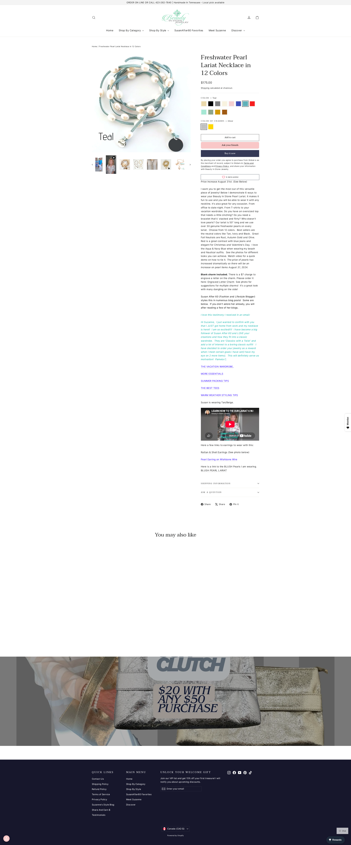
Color (208, 98)
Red (252, 104)
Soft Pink (231, 104)
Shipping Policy (100, 784)
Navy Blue (238, 104)
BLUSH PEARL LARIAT (214, 470)
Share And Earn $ (101, 810)
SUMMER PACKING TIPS (215, 381)
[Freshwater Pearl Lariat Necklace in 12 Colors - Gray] (100, 632)
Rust (225, 112)
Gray (218, 104)
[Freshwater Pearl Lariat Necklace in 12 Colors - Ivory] (104, 632)
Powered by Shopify (175, 835)
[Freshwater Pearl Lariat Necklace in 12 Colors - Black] (97, 632)
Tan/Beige (204, 104)
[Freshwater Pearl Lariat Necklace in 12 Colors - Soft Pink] (107, 632)
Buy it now (230, 153)
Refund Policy (99, 789)
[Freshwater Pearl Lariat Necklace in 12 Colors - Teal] (114, 632)
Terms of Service (101, 794)
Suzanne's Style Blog (103, 804)
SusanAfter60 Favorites (188, 30)
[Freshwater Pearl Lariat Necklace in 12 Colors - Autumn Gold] (128, 632)
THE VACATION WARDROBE (217, 366)
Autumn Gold (218, 112)
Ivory (225, 104)
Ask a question (211, 492)
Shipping (205, 88)
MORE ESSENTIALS (212, 373)
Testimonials (98, 815)
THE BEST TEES (210, 388)
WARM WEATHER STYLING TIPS (219, 395)
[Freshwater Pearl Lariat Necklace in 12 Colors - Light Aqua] (121, 632)
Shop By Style (158, 30)
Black (211, 104)
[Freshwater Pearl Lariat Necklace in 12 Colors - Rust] (131, 632)
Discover (237, 30)
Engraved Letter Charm (221, 282)
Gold (211, 126)
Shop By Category (130, 30)
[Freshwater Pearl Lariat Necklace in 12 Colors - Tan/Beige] (93, 632)
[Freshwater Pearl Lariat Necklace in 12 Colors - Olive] (124, 632)
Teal (245, 104)
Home (109, 30)
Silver (204, 126)
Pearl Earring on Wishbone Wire (219, 459)
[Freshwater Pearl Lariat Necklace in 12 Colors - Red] (117, 632)
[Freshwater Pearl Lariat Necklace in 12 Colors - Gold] (97, 636)
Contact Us (98, 779)
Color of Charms (217, 121)
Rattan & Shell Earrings (214, 452)
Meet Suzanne (217, 30)
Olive (211, 112)
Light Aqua (204, 112)
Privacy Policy (99, 799)
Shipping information (215, 483)
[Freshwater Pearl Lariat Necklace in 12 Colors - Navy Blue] (111, 632)
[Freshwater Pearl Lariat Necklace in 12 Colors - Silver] (93, 636)
